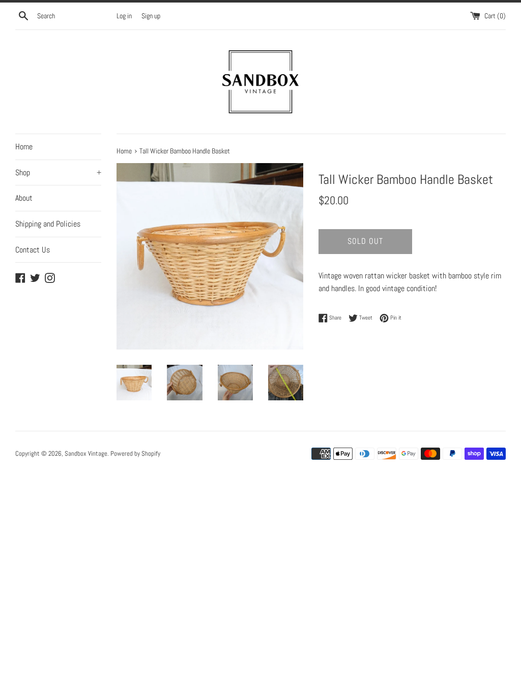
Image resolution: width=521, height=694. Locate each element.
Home (24, 146)
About (24, 198)
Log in (124, 15)
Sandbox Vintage (86, 453)
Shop (58, 172)
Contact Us (32, 249)
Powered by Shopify (135, 453)
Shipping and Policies (47, 223)
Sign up (150, 15)
